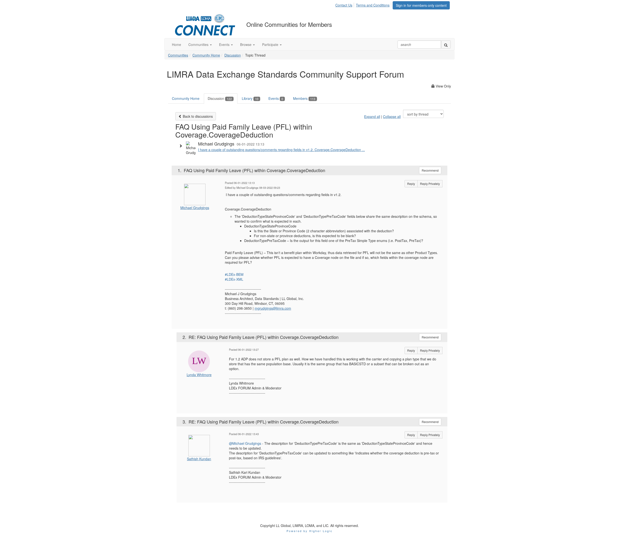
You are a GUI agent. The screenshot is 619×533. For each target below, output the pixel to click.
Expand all (372, 116)
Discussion (232, 55)
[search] (446, 44)
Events (275, 98)
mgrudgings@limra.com (273, 308)
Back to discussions (197, 116)
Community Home (206, 55)
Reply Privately (430, 184)
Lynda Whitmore (199, 374)
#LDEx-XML (234, 279)
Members (304, 98)
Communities (178, 55)
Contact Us (343, 5)
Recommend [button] (430, 170)
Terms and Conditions (373, 5)
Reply (411, 184)
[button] (200, 44)
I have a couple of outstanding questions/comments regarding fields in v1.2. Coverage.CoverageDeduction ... (281, 149)
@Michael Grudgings (245, 443)
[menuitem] (345, 4)
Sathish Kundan (199, 458)
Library (250, 98)
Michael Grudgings (194, 207)
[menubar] (364, 4)
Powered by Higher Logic (310, 531)
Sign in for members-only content (421, 5)
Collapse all (392, 116)
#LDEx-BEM (234, 274)
